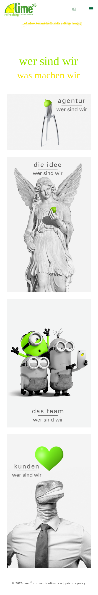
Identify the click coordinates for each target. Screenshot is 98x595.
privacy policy (75, 583)
